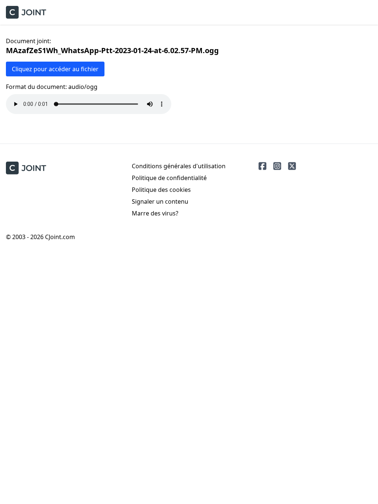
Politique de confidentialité (169, 178)
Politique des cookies (161, 190)
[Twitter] (292, 166)
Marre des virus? (155, 213)
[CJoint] (26, 168)
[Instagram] (277, 166)
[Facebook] (262, 166)
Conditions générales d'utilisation (179, 166)
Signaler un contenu (160, 201)
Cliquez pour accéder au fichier (55, 69)
